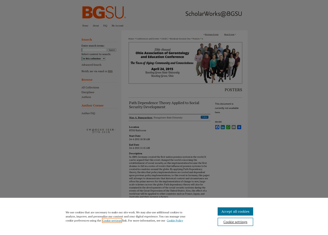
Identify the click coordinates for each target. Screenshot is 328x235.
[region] (164, 216)
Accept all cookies (235, 211)
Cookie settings (111, 220)
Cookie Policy (175, 220)
